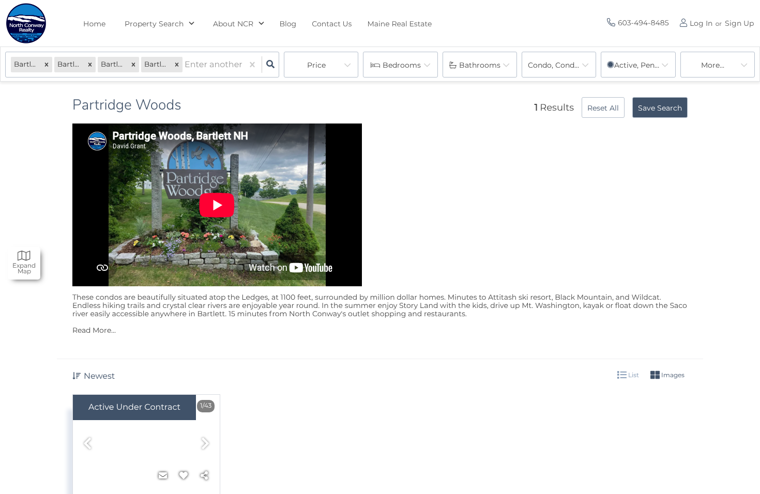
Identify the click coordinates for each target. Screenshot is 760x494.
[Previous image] (87, 444)
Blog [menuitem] (288, 23)
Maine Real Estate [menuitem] (399, 23)
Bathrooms (479, 65)
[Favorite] (183, 476)
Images (672, 375)
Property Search (154, 23)
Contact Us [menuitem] (332, 23)
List (633, 375)
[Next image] (205, 444)
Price (316, 65)
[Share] (204, 476)
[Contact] (163, 476)
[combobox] (186, 64)
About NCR (233, 23)
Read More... (94, 330)
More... (712, 65)
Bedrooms (402, 65)
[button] (46, 65)
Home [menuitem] (94, 23)
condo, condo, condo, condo (562, 65)
